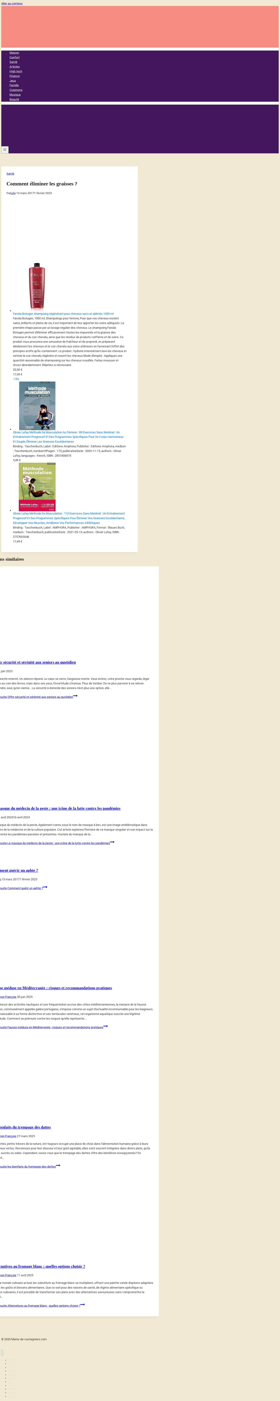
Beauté (14, 99)
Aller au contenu (12, 3)
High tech (16, 71)
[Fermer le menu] (2, 1352)
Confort (15, 57)
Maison (14, 52)
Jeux (13, 80)
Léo (13, 193)
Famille (14, 85)
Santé (13, 62)
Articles (15, 66)
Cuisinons (16, 90)
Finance (15, 76)
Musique (15, 94)
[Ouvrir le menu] (5, 149)
